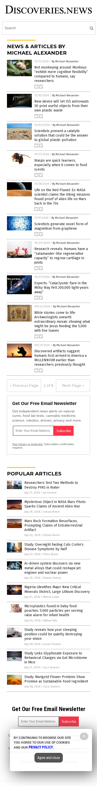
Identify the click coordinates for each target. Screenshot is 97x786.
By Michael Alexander (65, 61)
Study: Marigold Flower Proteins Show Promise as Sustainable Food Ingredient (56, 679)
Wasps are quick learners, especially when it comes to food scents (60, 165)
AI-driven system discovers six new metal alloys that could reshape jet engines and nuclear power (52, 567)
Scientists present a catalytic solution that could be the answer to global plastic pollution (61, 135)
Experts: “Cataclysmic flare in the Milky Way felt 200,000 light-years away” (61, 287)
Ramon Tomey (52, 577)
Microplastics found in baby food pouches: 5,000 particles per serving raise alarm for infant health (53, 610)
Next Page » (73, 385)
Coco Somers (51, 667)
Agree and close (48, 758)
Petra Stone (50, 554)
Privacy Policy (41, 747)
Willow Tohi (50, 620)
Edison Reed (51, 511)
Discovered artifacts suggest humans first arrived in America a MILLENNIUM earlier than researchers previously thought (60, 358)
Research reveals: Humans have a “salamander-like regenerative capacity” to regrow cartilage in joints (61, 256)
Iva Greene (50, 492)
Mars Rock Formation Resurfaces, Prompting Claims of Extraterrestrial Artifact (53, 525)
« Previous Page (24, 385)
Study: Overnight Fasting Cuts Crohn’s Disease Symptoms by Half (54, 546)
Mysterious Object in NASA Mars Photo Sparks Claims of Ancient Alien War (55, 504)
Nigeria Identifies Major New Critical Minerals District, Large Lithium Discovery (57, 589)
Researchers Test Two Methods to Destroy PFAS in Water (51, 485)
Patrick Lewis (51, 597)
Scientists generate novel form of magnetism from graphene (61, 226)
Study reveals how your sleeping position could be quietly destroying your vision (53, 634)
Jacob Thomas (52, 644)
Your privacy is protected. (27, 444)
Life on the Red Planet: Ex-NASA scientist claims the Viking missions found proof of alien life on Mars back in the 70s (62, 197)
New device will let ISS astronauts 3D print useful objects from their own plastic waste (61, 105)
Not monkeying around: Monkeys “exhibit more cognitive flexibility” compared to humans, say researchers (61, 74)
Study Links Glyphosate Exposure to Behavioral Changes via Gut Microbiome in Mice (55, 657)
